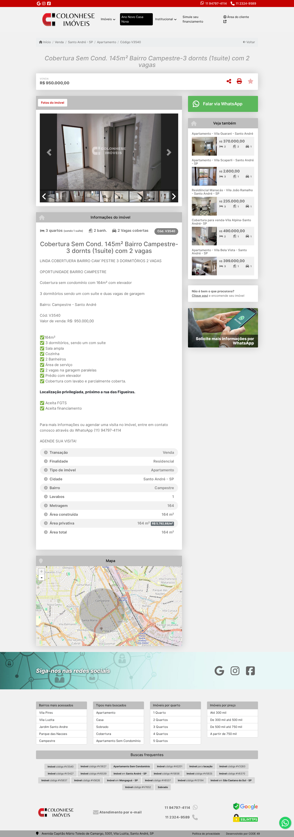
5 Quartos (160, 741)
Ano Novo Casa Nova (132, 19)
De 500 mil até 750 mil (226, 727)
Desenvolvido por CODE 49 (243, 833)
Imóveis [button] (106, 19)
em (130, 773)
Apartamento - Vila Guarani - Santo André (222, 133)
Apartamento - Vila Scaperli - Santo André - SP (223, 161)
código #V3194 (191, 780)
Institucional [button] (164, 19)
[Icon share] (38, 3)
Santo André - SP (80, 42)
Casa (100, 720)
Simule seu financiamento (193, 19)
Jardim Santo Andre (53, 727)
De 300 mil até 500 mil (226, 720)
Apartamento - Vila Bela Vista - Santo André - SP (219, 251)
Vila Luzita (46, 720)
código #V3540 (61, 766)
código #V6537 (158, 780)
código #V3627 (93, 766)
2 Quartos (160, 720)
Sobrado (102, 727)
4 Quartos (160, 734)
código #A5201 (169, 766)
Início (46, 42)
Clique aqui (200, 296)
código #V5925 (199, 773)
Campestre (47, 741)
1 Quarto (159, 713)
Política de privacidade (206, 833)
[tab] (52, 102)
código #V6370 (232, 773)
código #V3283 (232, 766)
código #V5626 (87, 780)
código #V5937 (54, 780)
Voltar (250, 42)
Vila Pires (46, 713)
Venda (59, 42)
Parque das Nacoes (53, 734)
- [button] (41, 577)
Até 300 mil (218, 713)
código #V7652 (138, 787)
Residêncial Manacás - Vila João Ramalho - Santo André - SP (222, 191)
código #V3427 (61, 773)
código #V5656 (167, 773)
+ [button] (41, 571)
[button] (50, 152)
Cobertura (103, 734)
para (200, 766)
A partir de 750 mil (223, 734)
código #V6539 (94, 773)
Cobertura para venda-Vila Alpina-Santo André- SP (221, 221)
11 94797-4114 (216, 3)
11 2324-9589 (246, 3)
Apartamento (106, 42)
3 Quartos (160, 727)
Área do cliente (237, 17)
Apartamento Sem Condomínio (118, 741)
